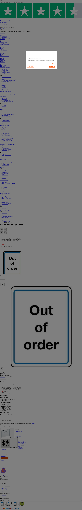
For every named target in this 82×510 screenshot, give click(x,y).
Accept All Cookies (52, 66)
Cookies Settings (30, 66)
